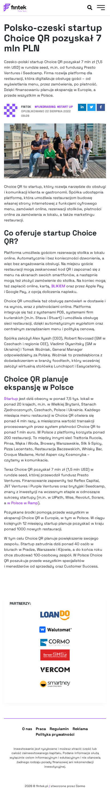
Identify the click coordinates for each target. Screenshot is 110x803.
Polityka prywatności (55, 734)
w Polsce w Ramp (22, 502)
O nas (27, 728)
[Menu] (100, 8)
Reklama (80, 728)
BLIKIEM (58, 286)
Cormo (80, 786)
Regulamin (59, 728)
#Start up (65, 107)
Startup (11, 398)
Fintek (26, 107)
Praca (41, 728)
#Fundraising (45, 107)
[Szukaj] (89, 8)
